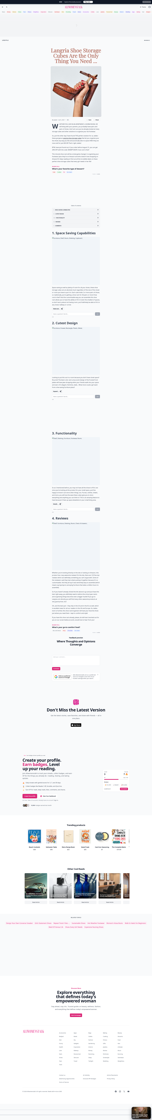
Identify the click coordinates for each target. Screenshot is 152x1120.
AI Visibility (86, 1075)
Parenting (68, 12)
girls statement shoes (43, 923)
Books (79, 12)
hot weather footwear (96, 923)
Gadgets (76, 1043)
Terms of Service (64, 1082)
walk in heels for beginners (135, 923)
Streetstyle (106, 1057)
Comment (56, 668)
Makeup (76, 1050)
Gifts (104, 1043)
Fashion (90, 1040)
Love (97, 12)
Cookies (59, 172)
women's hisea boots (115, 923)
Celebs (92, 12)
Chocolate (70, 630)
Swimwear (57, 12)
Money (8, 12)
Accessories (86, 12)
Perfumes (106, 1054)
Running (120, 1054)
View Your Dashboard (49, 796)
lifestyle (5, 40)
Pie (64, 172)
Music (3, 12)
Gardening (91, 1043)
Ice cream (69, 172)
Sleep (90, 1057)
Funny (61, 1043)
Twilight (90, 1061)
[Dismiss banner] (97, 674)
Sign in (56, 800)
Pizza (64, 630)
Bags (89, 1033)
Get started (124, 789)
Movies (14, 12)
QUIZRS (98, 174)
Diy (75, 1040)
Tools (60, 1064)
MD (68, 120)
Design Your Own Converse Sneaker (19, 923)
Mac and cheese (57, 630)
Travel (74, 12)
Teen (24, 12)
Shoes (19, 12)
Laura (55, 120)
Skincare (50, 12)
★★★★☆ (147, 40)
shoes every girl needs (73, 927)
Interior (122, 12)
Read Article (39, 902)
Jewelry (102, 12)
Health (61, 1047)
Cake (54, 172)
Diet (63, 12)
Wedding (128, 12)
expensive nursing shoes (94, 927)
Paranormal (109, 12)
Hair (143, 12)
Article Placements (112, 1075)
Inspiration (43, 12)
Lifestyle (120, 1047)
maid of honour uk (56, 927)
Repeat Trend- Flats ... (62, 923)
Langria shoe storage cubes (72, 138)
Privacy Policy (111, 1079)
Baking (138, 12)
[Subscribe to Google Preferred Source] (62, 677)
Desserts (120, 1036)
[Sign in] (149, 7)
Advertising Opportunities (67, 1079)
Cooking (105, 1036)
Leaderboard (107, 789)
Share (97, 120)
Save (89, 120)
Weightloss (36, 12)
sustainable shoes (78, 923)
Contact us (62, 1075)
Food (119, 1040)
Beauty (116, 12)
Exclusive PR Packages (89, 1079)
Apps (133, 12)
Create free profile (29, 796)
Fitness (29, 12)
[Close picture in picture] (133, 1108)
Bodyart (148, 12)
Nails (60, 1054)
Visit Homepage (76, 1015)
